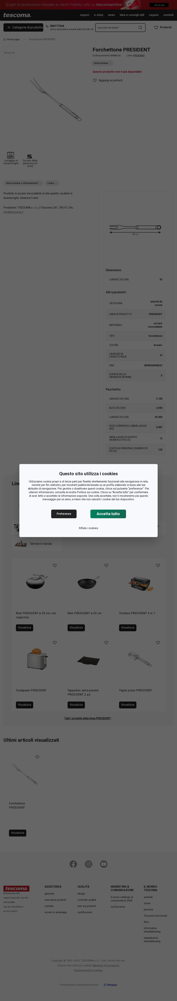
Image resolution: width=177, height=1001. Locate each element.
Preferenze (64, 513)
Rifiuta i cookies (88, 528)
